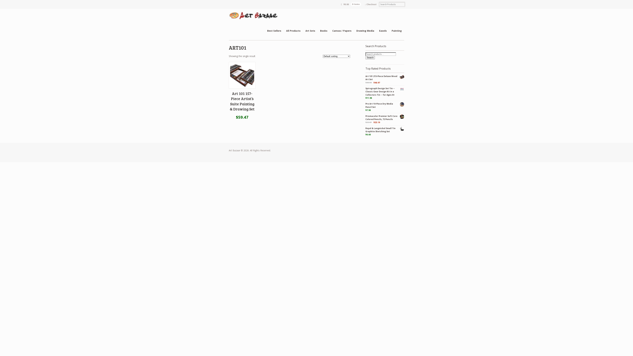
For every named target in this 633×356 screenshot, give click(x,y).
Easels (383, 30)
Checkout (371, 4)
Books (323, 30)
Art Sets (310, 30)
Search (370, 57)
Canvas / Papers (341, 30)
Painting (397, 30)
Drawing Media (365, 30)
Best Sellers (274, 30)
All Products (293, 30)
